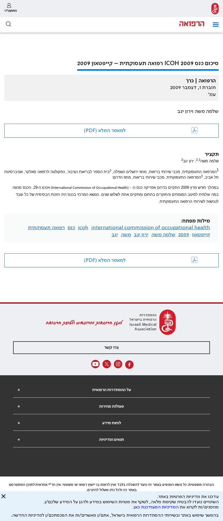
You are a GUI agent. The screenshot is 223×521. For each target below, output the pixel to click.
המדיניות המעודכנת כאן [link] (156, 507)
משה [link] (126, 234)
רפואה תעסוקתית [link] (46, 227)
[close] (3, 498)
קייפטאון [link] (201, 234)
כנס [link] (71, 227)
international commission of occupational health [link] (150, 227)
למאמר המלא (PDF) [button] (105, 130)
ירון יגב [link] (141, 234)
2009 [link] (183, 234)
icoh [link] (83, 227)
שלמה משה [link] (163, 234)
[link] (215, 8)
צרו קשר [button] (111, 347)
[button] (213, 24)
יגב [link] (115, 234)
